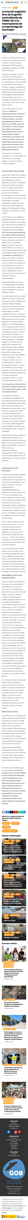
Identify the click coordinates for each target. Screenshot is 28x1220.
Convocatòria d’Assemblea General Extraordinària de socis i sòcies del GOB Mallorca (13, 883)
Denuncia (14, 1146)
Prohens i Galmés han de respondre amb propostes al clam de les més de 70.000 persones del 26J (13, 1108)
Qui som (14, 1123)
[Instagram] (15, 1131)
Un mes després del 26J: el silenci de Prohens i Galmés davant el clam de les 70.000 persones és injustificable (13, 973)
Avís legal (14, 1154)
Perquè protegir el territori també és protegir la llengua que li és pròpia (13, 901)
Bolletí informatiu (14, 1124)
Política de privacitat (14, 1155)
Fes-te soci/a (14, 1138)
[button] (22, 2)
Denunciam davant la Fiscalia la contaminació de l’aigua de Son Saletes (13, 1004)
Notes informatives (14, 1126)
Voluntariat (14, 1141)
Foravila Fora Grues (11, 938)
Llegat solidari (14, 1145)
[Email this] (4, 812)
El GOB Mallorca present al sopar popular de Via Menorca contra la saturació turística (13, 1070)
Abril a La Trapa (9, 920)
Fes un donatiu (14, 1143)
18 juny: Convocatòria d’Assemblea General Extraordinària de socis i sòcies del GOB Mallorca (13, 849)
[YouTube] (19, 1131)
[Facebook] (8, 1131)
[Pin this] (16, 812)
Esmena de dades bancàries (14, 1139)
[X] (12, 1131)
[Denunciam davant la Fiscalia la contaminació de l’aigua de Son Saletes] (14, 992)
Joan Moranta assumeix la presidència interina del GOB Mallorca (14, 867)
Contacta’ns (14, 1148)
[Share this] (8, 812)
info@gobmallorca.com (14, 1193)
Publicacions (14, 1128)
